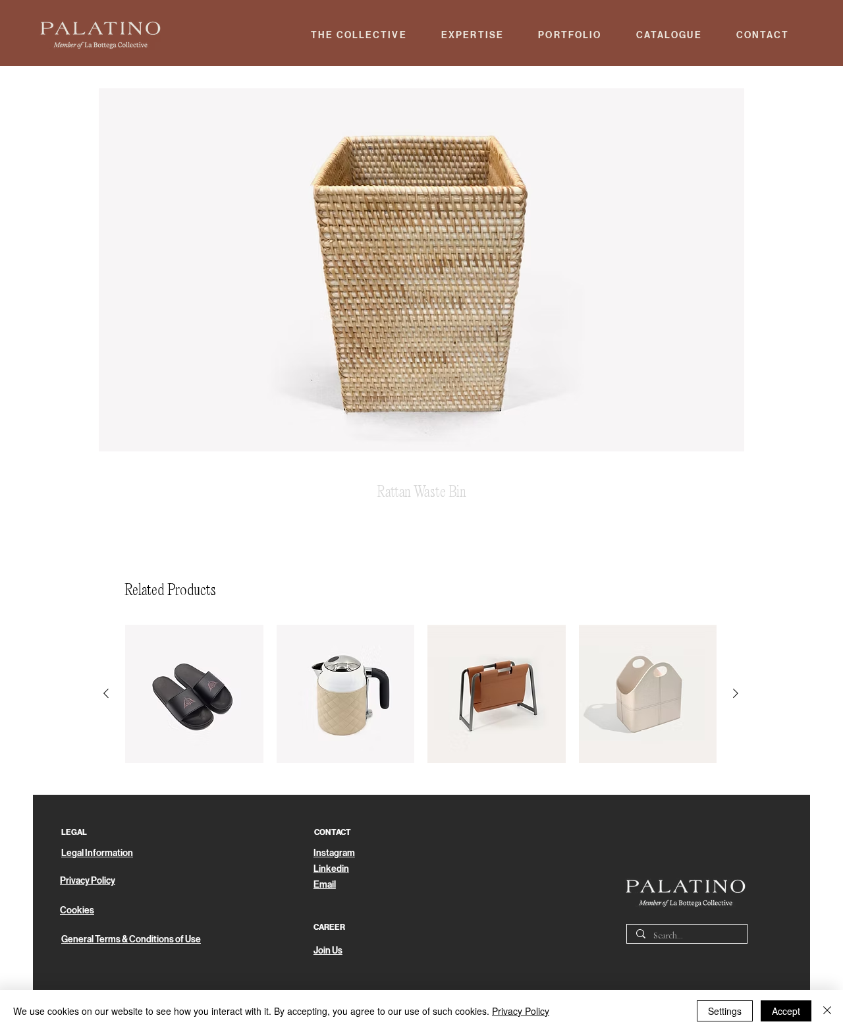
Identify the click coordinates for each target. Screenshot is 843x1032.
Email (324, 884)
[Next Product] (736, 693)
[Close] (827, 1010)
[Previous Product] (106, 693)
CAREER (329, 927)
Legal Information (97, 853)
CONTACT (332, 832)
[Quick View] (194, 694)
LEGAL (74, 832)
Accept (786, 1011)
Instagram (334, 853)
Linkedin (331, 868)
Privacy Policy (520, 1011)
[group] (421, 694)
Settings (725, 1011)
